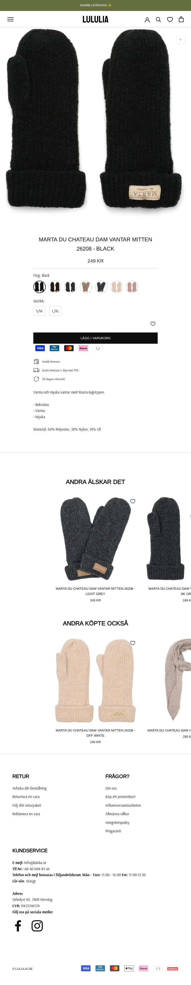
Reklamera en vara (26, 813)
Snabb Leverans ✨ (95, 5)
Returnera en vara (26, 796)
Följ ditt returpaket (26, 805)
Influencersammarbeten (123, 805)
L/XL (55, 311)
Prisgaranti (113, 831)
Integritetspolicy (117, 822)
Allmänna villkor (117, 813)
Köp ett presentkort (120, 796)
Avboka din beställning (29, 788)
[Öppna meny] (10, 19)
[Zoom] (180, 39)
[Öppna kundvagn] (181, 19)
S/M (39, 311)
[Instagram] (37, 925)
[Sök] (158, 19)
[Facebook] (18, 925)
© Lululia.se (22, 969)
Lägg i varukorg (96, 338)
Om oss (111, 788)
